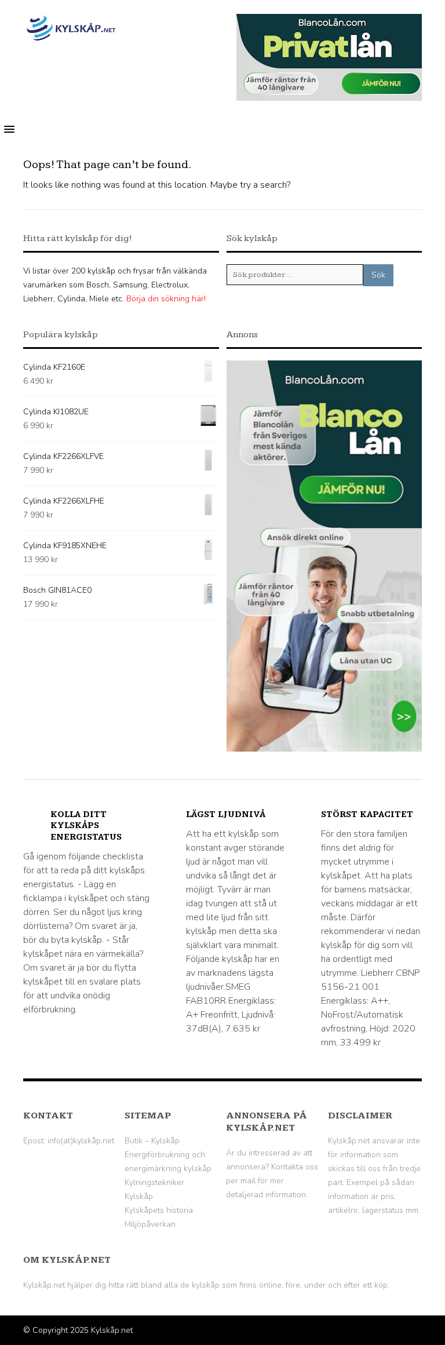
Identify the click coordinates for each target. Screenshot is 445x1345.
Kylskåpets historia (159, 1210)
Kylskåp (139, 1196)
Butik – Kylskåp (152, 1140)
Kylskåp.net (112, 1330)
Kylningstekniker (154, 1182)
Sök (378, 274)
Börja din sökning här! (166, 298)
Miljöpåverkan (150, 1224)
